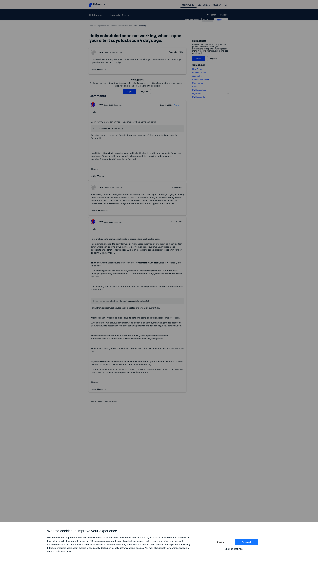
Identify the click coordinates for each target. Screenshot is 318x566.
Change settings (233, 549)
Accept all (246, 542)
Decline (220, 542)
